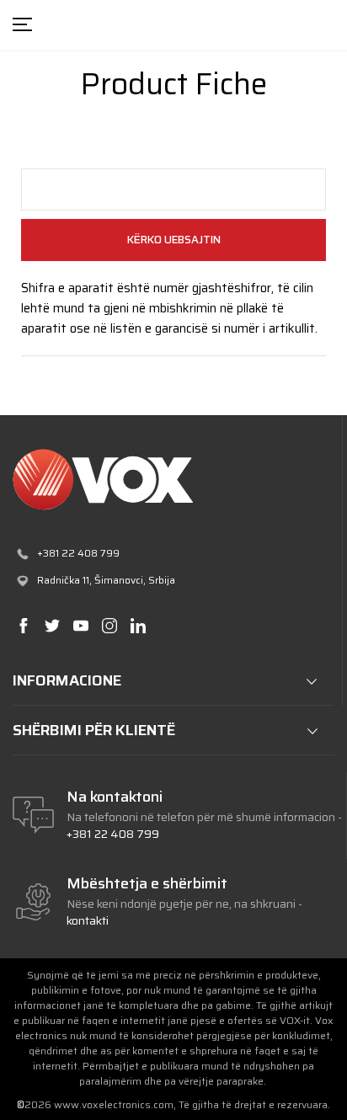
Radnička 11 (63, 580)
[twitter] (51, 625)
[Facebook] (23, 625)
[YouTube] (80, 625)
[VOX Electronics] (173, 479)
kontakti (88, 920)
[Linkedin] (137, 625)
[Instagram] (109, 625)
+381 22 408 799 (113, 833)
